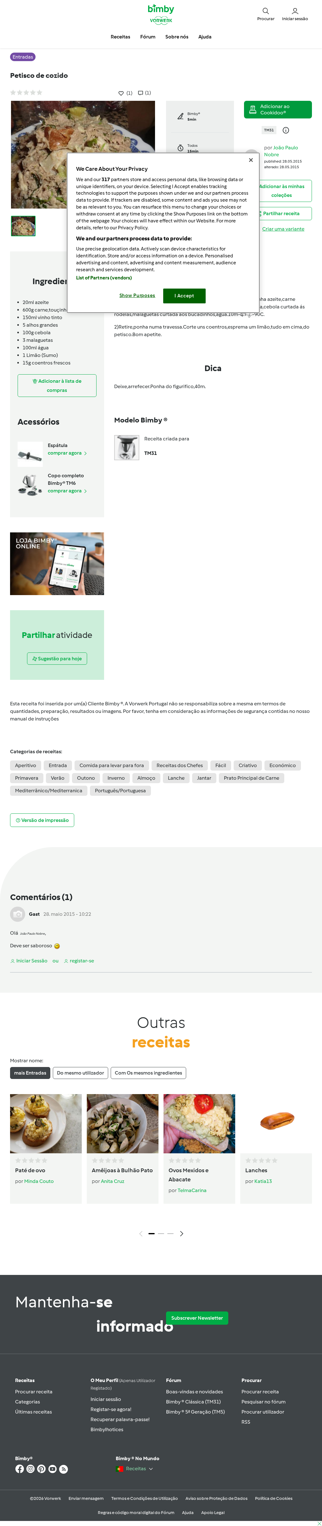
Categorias (27, 1402)
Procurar (252, 1380)
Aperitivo (25, 765)
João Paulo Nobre (32, 934)
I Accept (184, 296)
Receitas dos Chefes (180, 765)
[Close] (251, 160)
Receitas (25, 1380)
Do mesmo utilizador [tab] (80, 1073)
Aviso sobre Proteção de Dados (216, 1498)
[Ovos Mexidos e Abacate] (199, 1124)
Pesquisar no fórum (264, 1402)
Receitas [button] (120, 37)
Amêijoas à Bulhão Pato (122, 1170)
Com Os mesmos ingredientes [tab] (148, 1073)
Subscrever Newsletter (197, 1318)
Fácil (220, 765)
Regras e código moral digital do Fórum (136, 1512)
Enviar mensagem (86, 1498)
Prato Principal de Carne (251, 778)
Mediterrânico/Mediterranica (48, 791)
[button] (266, 14)
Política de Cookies (273, 1498)
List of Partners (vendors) (104, 278)
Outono (86, 778)
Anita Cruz (112, 1181)
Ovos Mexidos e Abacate (188, 1175)
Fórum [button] (147, 37)
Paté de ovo (30, 1170)
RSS (246, 1422)
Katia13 (263, 1181)
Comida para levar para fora (112, 765)
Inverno (116, 778)
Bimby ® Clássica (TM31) (193, 1402)
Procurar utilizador (263, 1412)
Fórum (173, 1380)
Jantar (204, 778)
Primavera (26, 778)
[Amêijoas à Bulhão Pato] (122, 1124)
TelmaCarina (192, 1190)
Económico (282, 765)
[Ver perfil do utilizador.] (17, 914)
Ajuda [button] (205, 37)
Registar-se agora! (111, 1409)
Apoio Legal (213, 1512)
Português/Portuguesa (120, 791)
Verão (57, 778)
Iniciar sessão (106, 1399)
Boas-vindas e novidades (194, 1392)
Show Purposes (137, 295)
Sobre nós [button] (176, 37)
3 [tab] (170, 1233)
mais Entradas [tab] (30, 1073)
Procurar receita (34, 1392)
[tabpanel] (161, 1167)
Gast (34, 914)
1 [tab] (151, 1233)
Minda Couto (39, 1181)
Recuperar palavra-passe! (120, 1419)
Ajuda (188, 1512)
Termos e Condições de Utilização (144, 1498)
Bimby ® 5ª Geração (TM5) (195, 1412)
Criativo (248, 765)
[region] (163, 232)
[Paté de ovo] (46, 1124)
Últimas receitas (33, 1412)
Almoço (146, 778)
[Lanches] (276, 1124)
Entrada (58, 765)
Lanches (256, 1170)
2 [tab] (161, 1233)
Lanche (176, 778)
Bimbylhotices (107, 1429)
